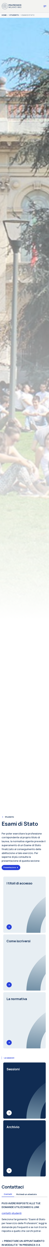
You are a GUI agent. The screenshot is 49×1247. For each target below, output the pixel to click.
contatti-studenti (12, 1213)
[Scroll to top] (43, 1241)
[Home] (11, 5)
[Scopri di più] (9, 927)
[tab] (8, 1194)
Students (9, 817)
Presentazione (9, 867)
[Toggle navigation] (44, 6)
